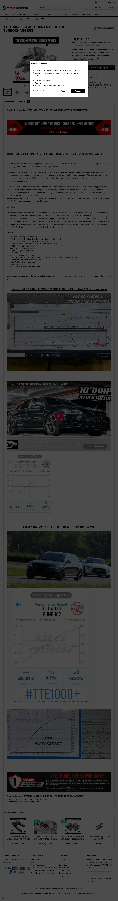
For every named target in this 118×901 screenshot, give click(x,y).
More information (39, 91)
